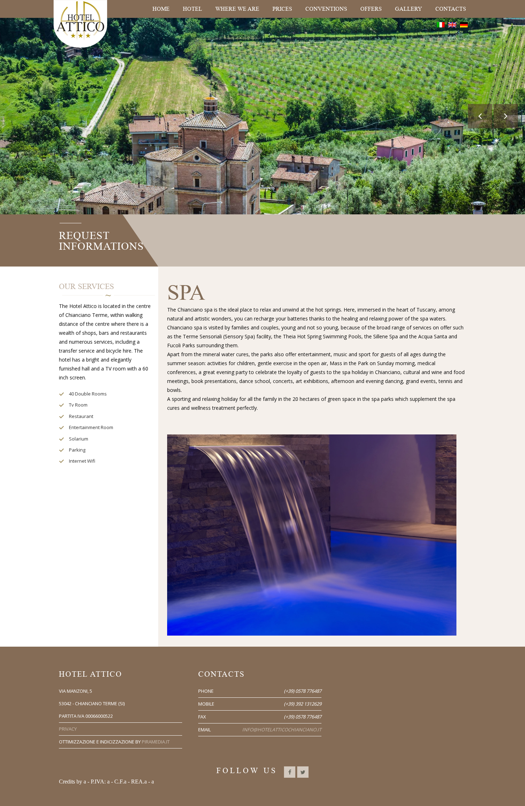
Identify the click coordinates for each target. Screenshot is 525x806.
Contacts (450, 9)
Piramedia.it (156, 741)
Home (161, 9)
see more (263, 179)
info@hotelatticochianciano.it (281, 729)
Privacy (68, 729)
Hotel (192, 9)
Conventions (326, 9)
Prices (282, 9)
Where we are (237, 9)
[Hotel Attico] (80, 24)
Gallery (408, 9)
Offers (371, 9)
